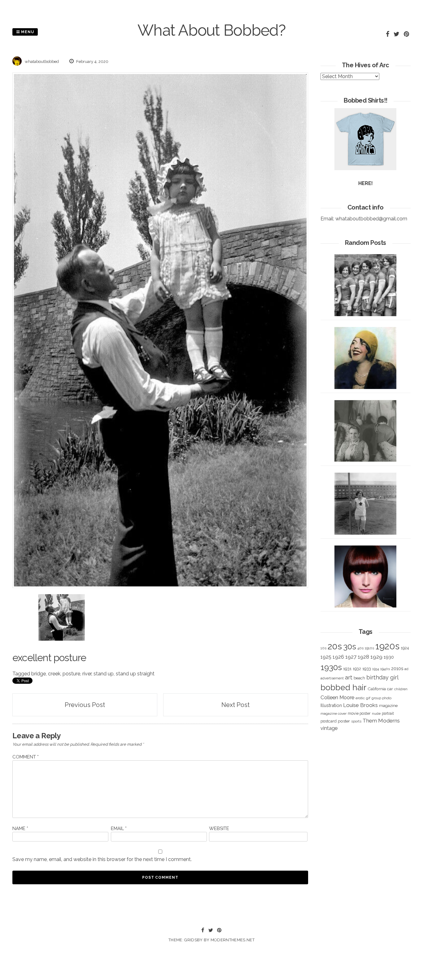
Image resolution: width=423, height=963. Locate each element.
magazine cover (334, 713)
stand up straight (135, 674)
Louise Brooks (360, 705)
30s (349, 646)
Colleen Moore (337, 697)
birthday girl (382, 677)
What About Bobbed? (211, 30)
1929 (376, 657)
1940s (385, 669)
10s (323, 648)
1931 (347, 668)
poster (344, 720)
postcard (329, 721)
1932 (357, 668)
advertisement (332, 678)
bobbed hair (343, 687)
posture (71, 674)
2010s (397, 668)
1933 (366, 668)
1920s (387, 646)
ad (406, 669)
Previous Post (85, 705)
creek (54, 674)
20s (335, 646)
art (348, 677)
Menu (27, 32)
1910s (369, 648)
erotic (360, 698)
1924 (405, 648)
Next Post (235, 705)
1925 (326, 657)
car (390, 689)
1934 (375, 669)
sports (356, 721)
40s (360, 648)
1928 (363, 657)
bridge (38, 674)
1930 (389, 657)
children (401, 689)
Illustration (331, 705)
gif (368, 698)
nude (376, 713)
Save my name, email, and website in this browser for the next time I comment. (102, 859)
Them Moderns (381, 721)
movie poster (359, 713)
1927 (350, 657)
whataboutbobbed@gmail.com (371, 219)
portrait (388, 713)
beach (359, 678)
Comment (25, 757)
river (86, 674)
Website (219, 828)
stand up (104, 674)
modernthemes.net (233, 940)
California (377, 688)
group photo (381, 698)
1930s (331, 667)
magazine (388, 705)
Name (20, 828)
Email (119, 828)
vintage (329, 728)
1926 (338, 657)
